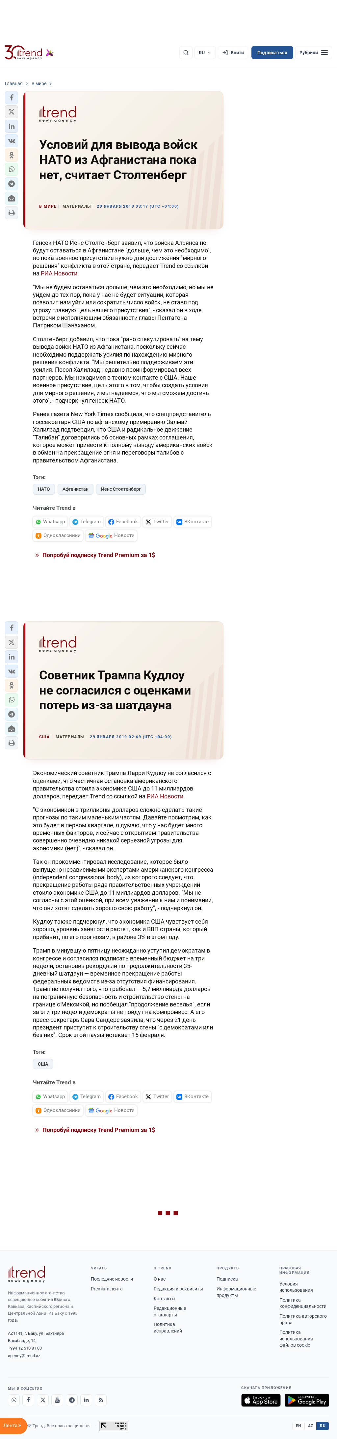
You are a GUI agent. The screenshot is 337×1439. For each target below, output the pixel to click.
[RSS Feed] (101, 1400)
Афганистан (76, 489)
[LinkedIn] (86, 1400)
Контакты (164, 1298)
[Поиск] (186, 52)
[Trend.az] (29, 52)
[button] (11, 97)
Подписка (227, 1279)
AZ (310, 1426)
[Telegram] (72, 1400)
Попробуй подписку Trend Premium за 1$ (98, 555)
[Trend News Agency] (26, 1274)
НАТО (44, 489)
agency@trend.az (24, 1355)
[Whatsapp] (14, 1400)
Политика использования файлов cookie (296, 1339)
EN (298, 1426)
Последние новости (112, 1279)
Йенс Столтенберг (121, 489)
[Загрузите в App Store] (261, 1400)
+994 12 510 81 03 (25, 1348)
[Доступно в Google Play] (307, 1400)
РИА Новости (59, 273)
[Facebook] (28, 1400)
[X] (43, 1400)
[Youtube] (57, 1400)
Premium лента (107, 1288)
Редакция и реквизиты (178, 1288)
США (43, 1064)
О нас (160, 1279)
